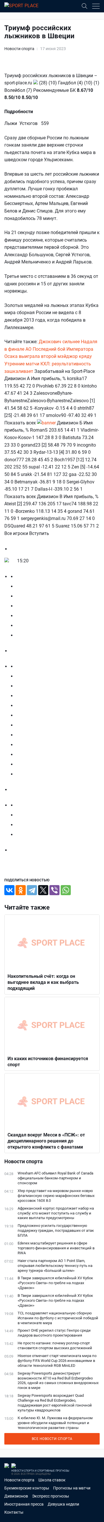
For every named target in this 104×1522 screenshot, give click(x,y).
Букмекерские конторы (26, 1488)
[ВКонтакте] (9, 890)
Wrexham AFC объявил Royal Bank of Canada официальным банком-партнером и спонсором (55, 1178)
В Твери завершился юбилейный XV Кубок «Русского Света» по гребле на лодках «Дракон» (55, 1283)
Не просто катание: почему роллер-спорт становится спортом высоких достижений (55, 1345)
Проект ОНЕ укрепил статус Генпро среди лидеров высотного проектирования (54, 1332)
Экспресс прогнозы (50, 1496)
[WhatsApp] (66, 890)
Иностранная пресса (24, 1504)
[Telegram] (32, 890)
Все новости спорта (52, 1439)
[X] (43, 890)
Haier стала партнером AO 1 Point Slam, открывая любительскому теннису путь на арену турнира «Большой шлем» (55, 1266)
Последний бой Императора (63, 349)
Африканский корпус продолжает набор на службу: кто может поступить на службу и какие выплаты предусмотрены (56, 1213)
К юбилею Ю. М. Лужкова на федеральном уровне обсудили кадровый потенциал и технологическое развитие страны (55, 1423)
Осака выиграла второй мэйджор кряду (48, 356)
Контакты (13, 1512)
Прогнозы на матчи (71, 1488)
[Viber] (54, 890)
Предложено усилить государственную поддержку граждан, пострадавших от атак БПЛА (56, 1230)
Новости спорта (19, 48)
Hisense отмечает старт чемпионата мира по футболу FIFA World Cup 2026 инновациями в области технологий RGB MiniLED (57, 1361)
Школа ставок (52, 1480)
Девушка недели (63, 1504)
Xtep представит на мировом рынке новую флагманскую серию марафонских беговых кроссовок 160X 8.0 (56, 1196)
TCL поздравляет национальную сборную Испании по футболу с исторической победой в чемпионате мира (58, 1318)
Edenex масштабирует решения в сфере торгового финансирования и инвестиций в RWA (56, 1248)
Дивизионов (16, 1496)
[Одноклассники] (21, 890)
